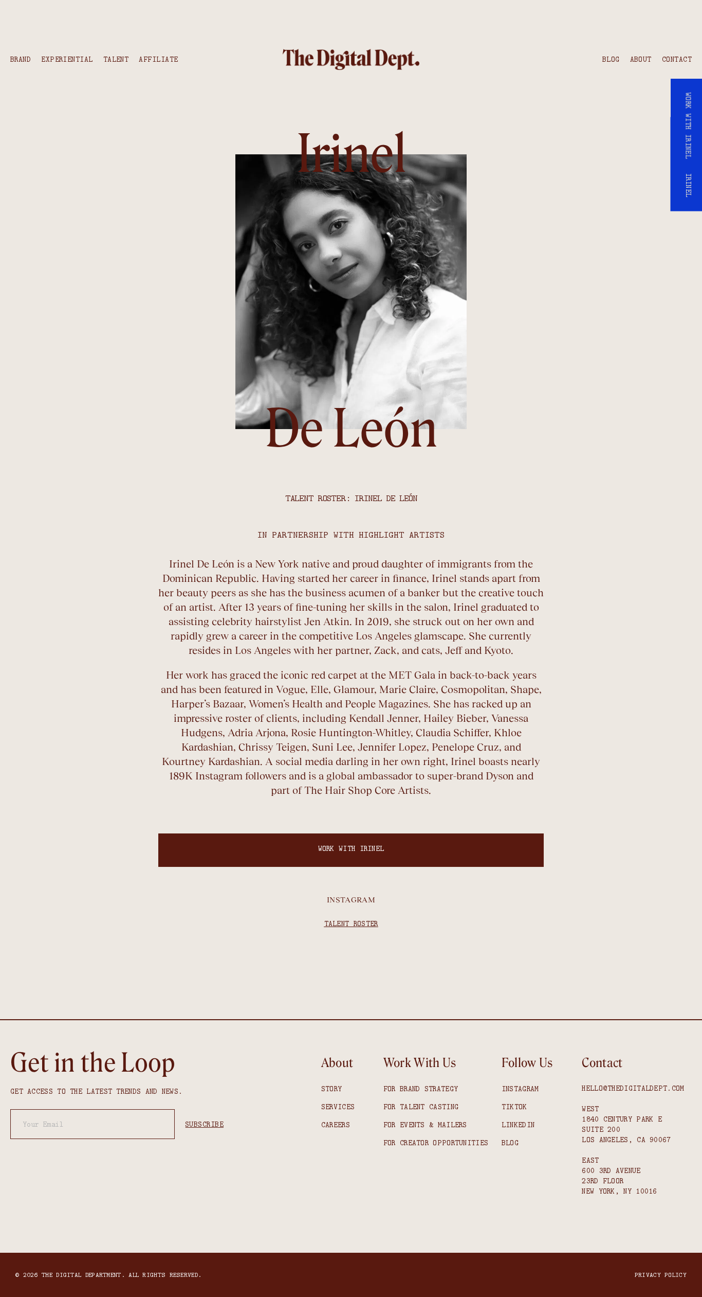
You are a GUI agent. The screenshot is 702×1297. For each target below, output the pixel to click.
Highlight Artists (402, 534)
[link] (351, 59)
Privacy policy (661, 1274)
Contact (677, 59)
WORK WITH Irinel (351, 848)
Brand (20, 59)
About (641, 59)
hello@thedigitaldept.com (633, 1088)
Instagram (351, 899)
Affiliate (158, 59)
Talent (116, 59)
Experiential (67, 59)
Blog (611, 59)
